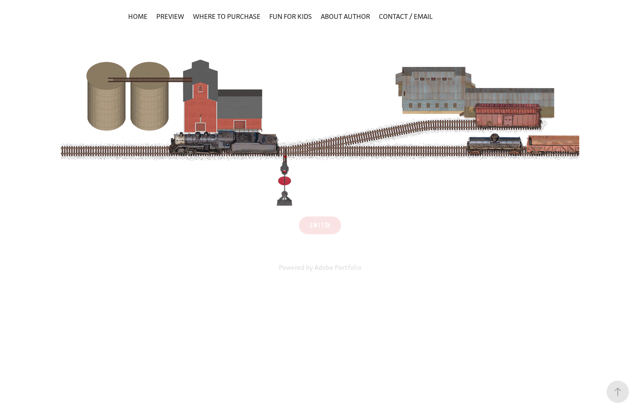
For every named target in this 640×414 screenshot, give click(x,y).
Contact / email (406, 16)
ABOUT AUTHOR (345, 16)
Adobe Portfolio (337, 267)
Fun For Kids (290, 16)
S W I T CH (320, 225)
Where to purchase (226, 16)
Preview (170, 16)
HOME (137, 16)
